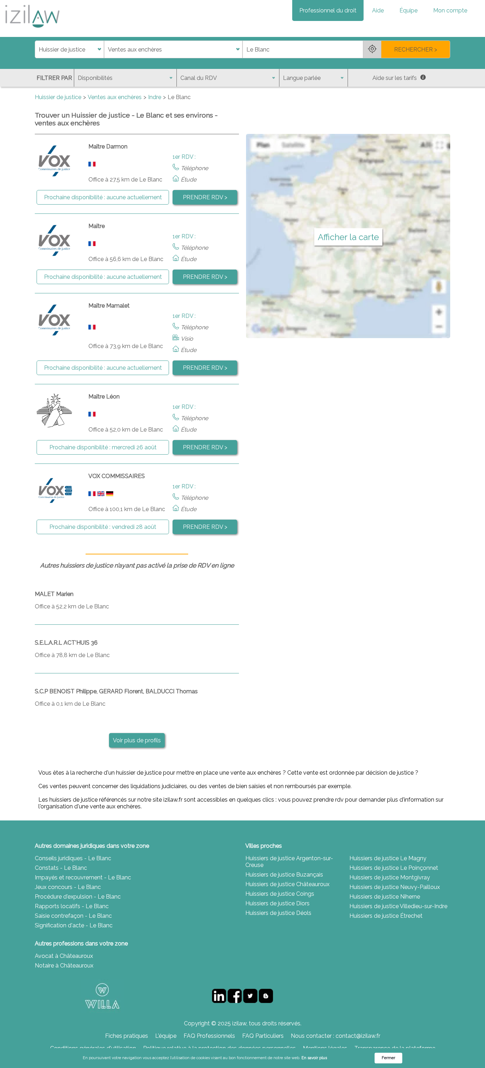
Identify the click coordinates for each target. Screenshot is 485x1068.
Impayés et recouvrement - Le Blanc (83, 877)
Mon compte (450, 10)
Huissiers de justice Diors (277, 903)
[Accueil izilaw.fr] (32, 30)
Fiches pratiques (126, 1035)
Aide (378, 10)
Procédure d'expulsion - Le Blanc (78, 896)
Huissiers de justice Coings (279, 893)
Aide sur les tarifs (394, 78)
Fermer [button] (388, 1058)
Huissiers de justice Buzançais (284, 874)
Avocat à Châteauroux (64, 956)
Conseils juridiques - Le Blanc (73, 858)
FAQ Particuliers (263, 1035)
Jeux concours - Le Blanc (68, 887)
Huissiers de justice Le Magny (387, 858)
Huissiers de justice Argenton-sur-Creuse (289, 861)
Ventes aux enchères (115, 97)
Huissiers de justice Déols (278, 913)
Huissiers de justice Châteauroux (287, 884)
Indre (154, 97)
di (37, 49)
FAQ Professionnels (209, 1035)
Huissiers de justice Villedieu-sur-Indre (398, 906)
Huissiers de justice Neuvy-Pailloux (394, 887)
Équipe (408, 10)
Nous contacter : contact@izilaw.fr (335, 1035)
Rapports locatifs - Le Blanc (72, 906)
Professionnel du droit (327, 10)
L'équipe (165, 1035)
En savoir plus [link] (314, 1058)
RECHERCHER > (415, 49)
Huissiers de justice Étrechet (386, 915)
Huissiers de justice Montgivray (389, 877)
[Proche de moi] (372, 49)
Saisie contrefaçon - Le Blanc (73, 915)
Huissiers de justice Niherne (384, 896)
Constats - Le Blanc (61, 867)
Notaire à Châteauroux (64, 965)
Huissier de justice (58, 97)
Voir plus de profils (137, 740)
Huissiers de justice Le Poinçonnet (393, 867)
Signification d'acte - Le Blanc (74, 925)
